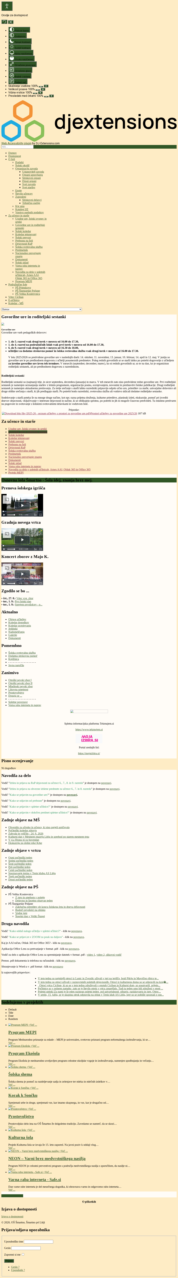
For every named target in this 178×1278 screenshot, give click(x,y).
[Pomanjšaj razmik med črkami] (46, 96)
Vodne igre (21, 913)
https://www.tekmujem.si (89, 729)
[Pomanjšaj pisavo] (37, 90)
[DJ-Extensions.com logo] (89, 140)
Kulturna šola (20, 1137)
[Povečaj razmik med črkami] (51, 96)
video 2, (101, 954)
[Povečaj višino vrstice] (40, 92)
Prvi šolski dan (23, 601)
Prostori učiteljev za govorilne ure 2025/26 (114, 413)
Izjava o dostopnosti (12, 1216)
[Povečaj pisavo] (43, 89)
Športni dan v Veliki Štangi (30, 916)
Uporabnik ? (18, 1270)
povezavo (76, 931)
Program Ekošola (24, 1053)
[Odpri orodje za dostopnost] (7, 6)
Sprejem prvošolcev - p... (28, 604)
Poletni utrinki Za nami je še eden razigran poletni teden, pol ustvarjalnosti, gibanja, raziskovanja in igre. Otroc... (99, 991)
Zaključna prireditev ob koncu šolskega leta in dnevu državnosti (50, 906)
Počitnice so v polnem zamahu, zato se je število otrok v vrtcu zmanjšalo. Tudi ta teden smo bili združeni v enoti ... (100, 988)
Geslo (7, 1247)
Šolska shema (20, 1074)
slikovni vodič (114, 954)
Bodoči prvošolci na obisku (30, 910)
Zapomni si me (12, 1254)
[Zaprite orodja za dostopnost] (10, 22)
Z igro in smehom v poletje (30, 897)
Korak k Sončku (22, 1095)
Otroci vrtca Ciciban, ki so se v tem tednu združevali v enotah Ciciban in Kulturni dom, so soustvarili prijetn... (99, 985)
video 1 (91, 954)
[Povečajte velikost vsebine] (46, 86)
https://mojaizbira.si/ (89, 753)
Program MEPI (22, 1032)
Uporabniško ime (13, 1241)
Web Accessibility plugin (16, 143)
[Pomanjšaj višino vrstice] (35, 93)
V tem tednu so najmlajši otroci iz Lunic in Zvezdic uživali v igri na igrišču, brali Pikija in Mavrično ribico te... (98, 978)
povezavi (106, 782)
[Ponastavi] (4, 22)
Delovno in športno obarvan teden (34, 900)
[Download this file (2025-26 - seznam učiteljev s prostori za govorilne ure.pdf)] (46, 413)
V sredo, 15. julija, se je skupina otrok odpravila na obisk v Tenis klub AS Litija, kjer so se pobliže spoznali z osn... (101, 994)
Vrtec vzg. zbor (24, 598)
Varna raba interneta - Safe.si (34, 1179)
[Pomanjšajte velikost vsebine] (41, 86)
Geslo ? (15, 1266)
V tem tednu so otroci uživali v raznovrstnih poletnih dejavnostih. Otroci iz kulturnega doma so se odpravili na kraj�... (103, 982)
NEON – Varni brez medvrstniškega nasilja (47, 1158)
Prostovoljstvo (21, 1116)
